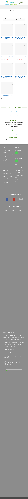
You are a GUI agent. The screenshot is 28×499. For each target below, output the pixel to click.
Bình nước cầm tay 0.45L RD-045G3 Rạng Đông (6, 77)
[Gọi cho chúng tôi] (16, 152)
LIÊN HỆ (17, 147)
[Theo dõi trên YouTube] (14, 199)
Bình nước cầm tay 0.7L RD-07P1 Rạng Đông (21, 77)
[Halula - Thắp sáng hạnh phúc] (11, 2)
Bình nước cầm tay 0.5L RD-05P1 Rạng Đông (7, 96)
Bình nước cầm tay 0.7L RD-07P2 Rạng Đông (21, 38)
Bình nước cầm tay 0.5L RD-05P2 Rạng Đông (21, 57)
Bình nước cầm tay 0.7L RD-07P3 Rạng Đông (7, 38)
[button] (2, 3)
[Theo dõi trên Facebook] (7, 199)
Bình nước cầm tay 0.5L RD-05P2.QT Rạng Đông (7, 57)
